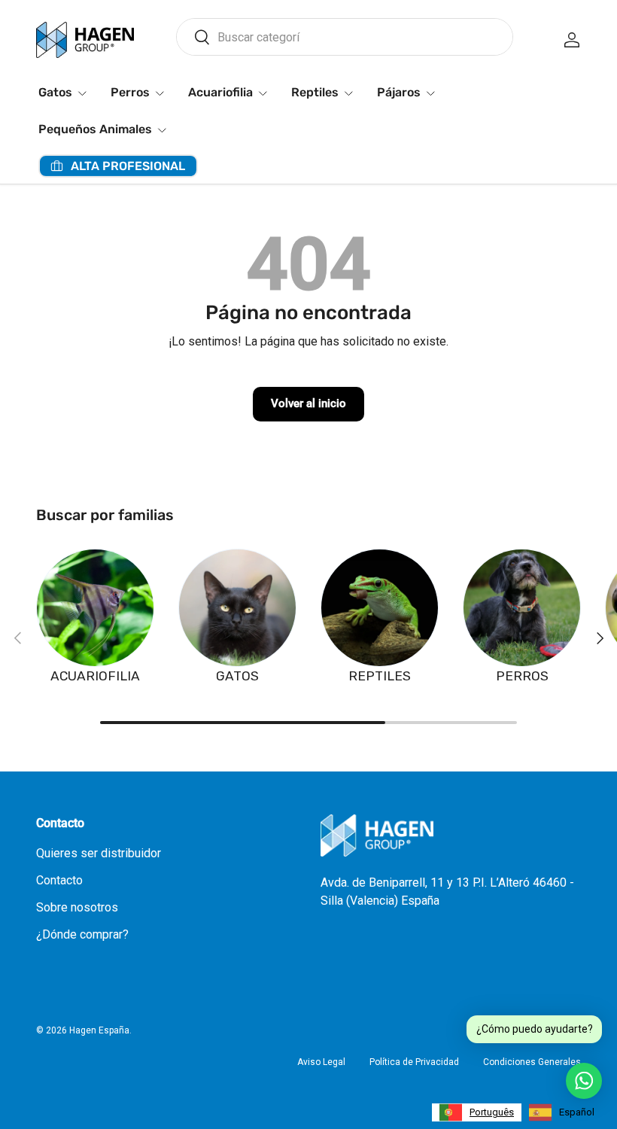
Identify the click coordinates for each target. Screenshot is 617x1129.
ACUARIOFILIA (95, 675)
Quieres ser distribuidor (98, 853)
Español (576, 1112)
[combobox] (344, 37)
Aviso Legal (321, 1062)
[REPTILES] (379, 607)
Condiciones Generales (532, 1062)
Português (492, 1112)
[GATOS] (237, 607)
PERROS (522, 675)
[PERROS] (522, 607)
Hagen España (99, 1030)
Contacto (59, 880)
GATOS (237, 675)
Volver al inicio (308, 403)
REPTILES (379, 675)
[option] (561, 1112)
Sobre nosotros (77, 907)
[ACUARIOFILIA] (95, 607)
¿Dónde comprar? (82, 934)
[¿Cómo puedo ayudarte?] (584, 1081)
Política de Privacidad (414, 1062)
